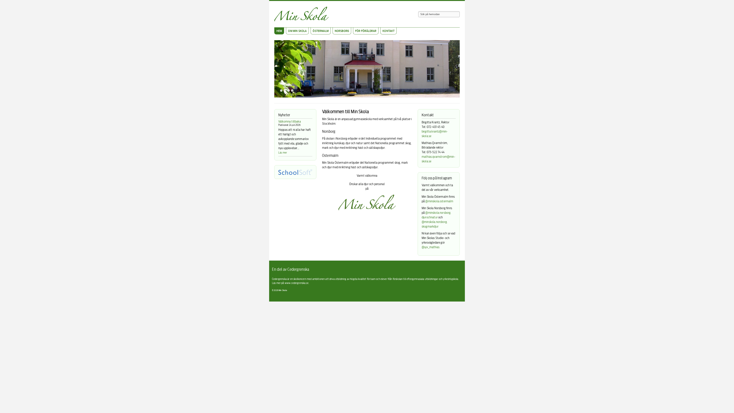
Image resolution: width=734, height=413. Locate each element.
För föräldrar (365, 31)
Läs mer (282, 152)
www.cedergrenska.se (297, 283)
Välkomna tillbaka (289, 121)
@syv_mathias (430, 247)
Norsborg (342, 31)
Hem (279, 31)
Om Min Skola (297, 31)
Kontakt (388, 31)
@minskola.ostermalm (439, 201)
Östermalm (320, 31)
